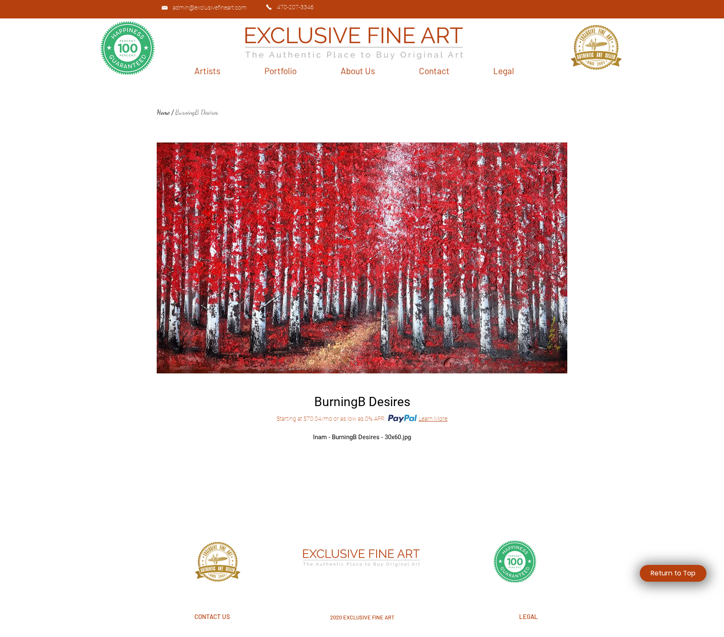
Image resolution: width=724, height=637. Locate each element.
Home (163, 112)
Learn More (433, 418)
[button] (207, 70)
